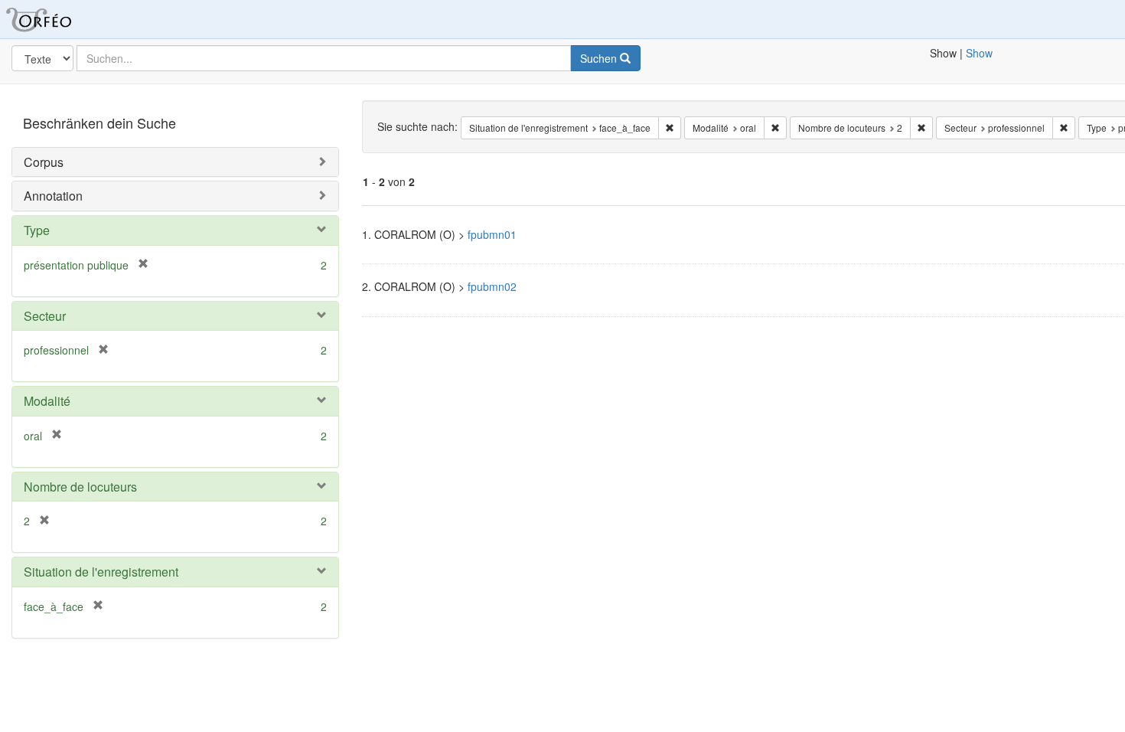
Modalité (47, 401)
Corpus (44, 162)
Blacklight (57, 19)
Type (37, 230)
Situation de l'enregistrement (101, 571)
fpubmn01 (492, 234)
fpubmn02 (492, 286)
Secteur (45, 316)
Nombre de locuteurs (80, 486)
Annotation (53, 195)
